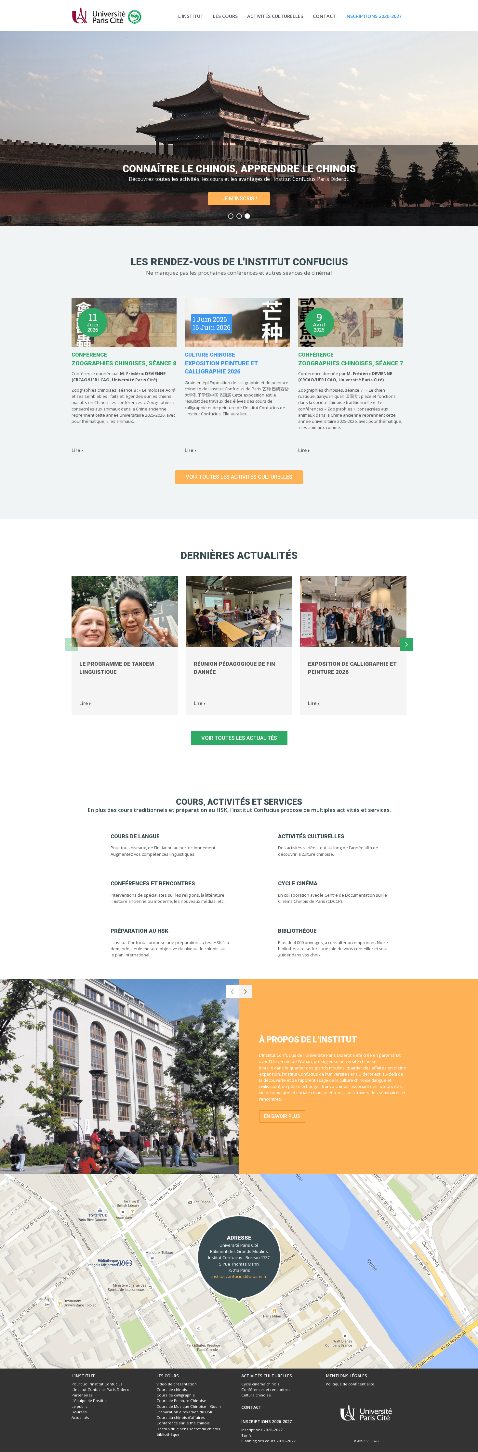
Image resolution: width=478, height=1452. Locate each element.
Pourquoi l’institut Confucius (97, 1384)
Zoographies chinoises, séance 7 (350, 363)
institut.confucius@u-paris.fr (239, 1276)
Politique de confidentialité (350, 1384)
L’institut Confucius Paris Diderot (101, 1389)
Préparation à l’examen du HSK (184, 1411)
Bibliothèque (167, 1434)
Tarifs (246, 1435)
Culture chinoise (210, 355)
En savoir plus (282, 1116)
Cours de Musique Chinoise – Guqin (188, 1406)
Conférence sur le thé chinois (183, 1422)
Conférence (89, 355)
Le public (79, 1406)
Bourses (79, 1411)
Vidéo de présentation (176, 1384)
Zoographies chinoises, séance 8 (124, 363)
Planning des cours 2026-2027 (268, 1440)
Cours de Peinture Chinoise (181, 1400)
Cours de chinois (171, 1389)
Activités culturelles (275, 16)
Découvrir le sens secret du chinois (188, 1428)
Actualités (80, 1417)
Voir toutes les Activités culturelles (239, 477)
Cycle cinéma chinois (260, 1384)
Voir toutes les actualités (239, 738)
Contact (324, 16)
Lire (76, 450)
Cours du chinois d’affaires (180, 1417)
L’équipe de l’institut (89, 1400)
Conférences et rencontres (265, 1389)
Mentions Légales (346, 1376)
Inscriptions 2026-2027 (373, 16)
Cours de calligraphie (175, 1395)
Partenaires (82, 1395)
